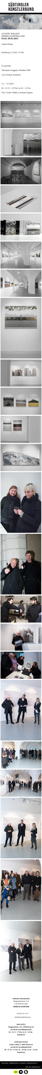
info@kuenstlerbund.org (22, 1017)
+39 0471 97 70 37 (22, 1013)
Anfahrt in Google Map (21, 1006)
